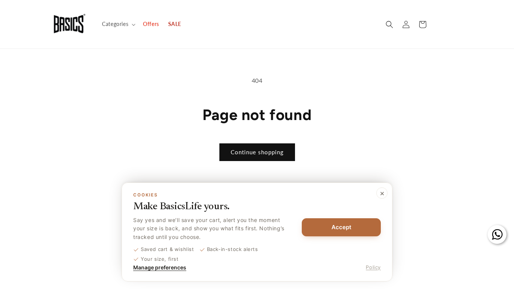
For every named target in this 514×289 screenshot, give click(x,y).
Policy (373, 267)
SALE (174, 24)
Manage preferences (159, 267)
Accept (341, 227)
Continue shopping (257, 152)
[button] (117, 24)
